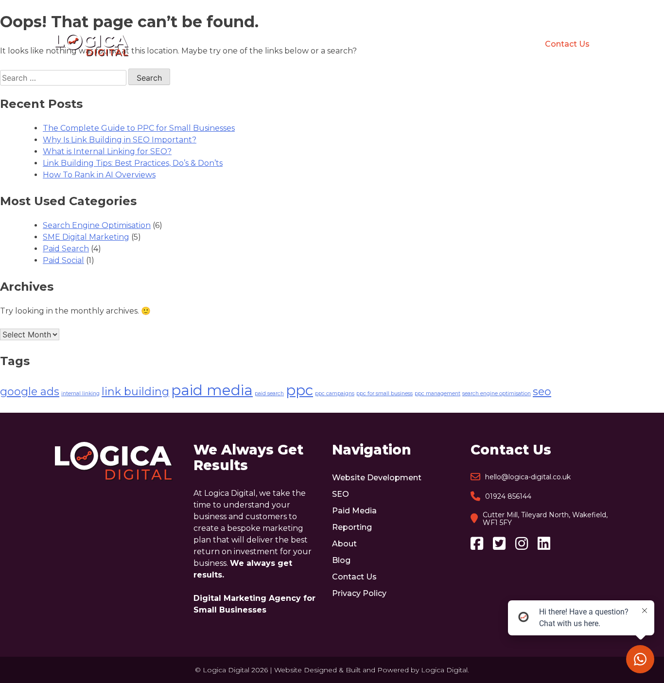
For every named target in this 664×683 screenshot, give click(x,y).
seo (542, 391)
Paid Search (66, 248)
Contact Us (567, 44)
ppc (299, 390)
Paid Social (63, 260)
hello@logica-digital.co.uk (528, 477)
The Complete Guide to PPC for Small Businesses (139, 128)
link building (135, 391)
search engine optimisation (496, 393)
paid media (212, 390)
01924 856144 (508, 496)
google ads (29, 391)
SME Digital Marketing (86, 237)
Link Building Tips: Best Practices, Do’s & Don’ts (133, 163)
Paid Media (342, 44)
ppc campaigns (334, 393)
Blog (497, 44)
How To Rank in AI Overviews (99, 174)
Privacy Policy (359, 593)
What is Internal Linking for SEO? (107, 151)
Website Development (218, 44)
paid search (269, 393)
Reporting (404, 44)
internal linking (80, 393)
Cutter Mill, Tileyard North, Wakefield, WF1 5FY (545, 518)
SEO (291, 44)
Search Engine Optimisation (97, 225)
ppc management (437, 393)
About (455, 44)
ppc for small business (384, 393)
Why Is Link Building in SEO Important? (119, 139)
